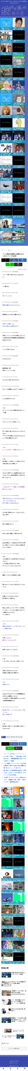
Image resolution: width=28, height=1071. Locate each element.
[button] (18, 264)
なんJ (4, 737)
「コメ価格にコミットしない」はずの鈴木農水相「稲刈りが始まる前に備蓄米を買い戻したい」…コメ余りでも (15, 766)
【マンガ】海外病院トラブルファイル (14, 753)
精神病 (13, 737)
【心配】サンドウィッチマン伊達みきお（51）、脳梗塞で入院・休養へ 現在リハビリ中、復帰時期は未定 (15, 780)
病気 (9, 737)
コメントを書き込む (14, 1048)
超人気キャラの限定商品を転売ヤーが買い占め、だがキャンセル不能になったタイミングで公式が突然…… (15, 773)
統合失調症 (20, 737)
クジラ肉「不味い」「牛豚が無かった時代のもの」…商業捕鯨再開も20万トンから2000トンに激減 (15, 759)
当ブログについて (14, 1066)
